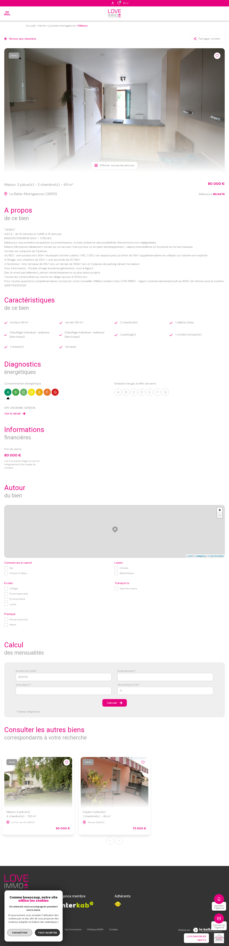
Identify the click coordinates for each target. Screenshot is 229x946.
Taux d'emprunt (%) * (128, 684)
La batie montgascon (62, 26)
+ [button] (220, 510)
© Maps (200, 555)
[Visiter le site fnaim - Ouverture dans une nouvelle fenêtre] (117, 904)
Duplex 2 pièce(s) (97, 814)
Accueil (30, 26)
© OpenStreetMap (216, 555)
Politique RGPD (95, 929)
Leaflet (190, 555)
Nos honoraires (73, 929)
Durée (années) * (126, 670)
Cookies (113, 929)
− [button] (220, 515)
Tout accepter (47, 932)
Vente (42, 26)
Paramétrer (19, 932)
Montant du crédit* (26, 670)
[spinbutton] (165, 691)
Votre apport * (23, 684)
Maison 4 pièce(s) (21, 814)
